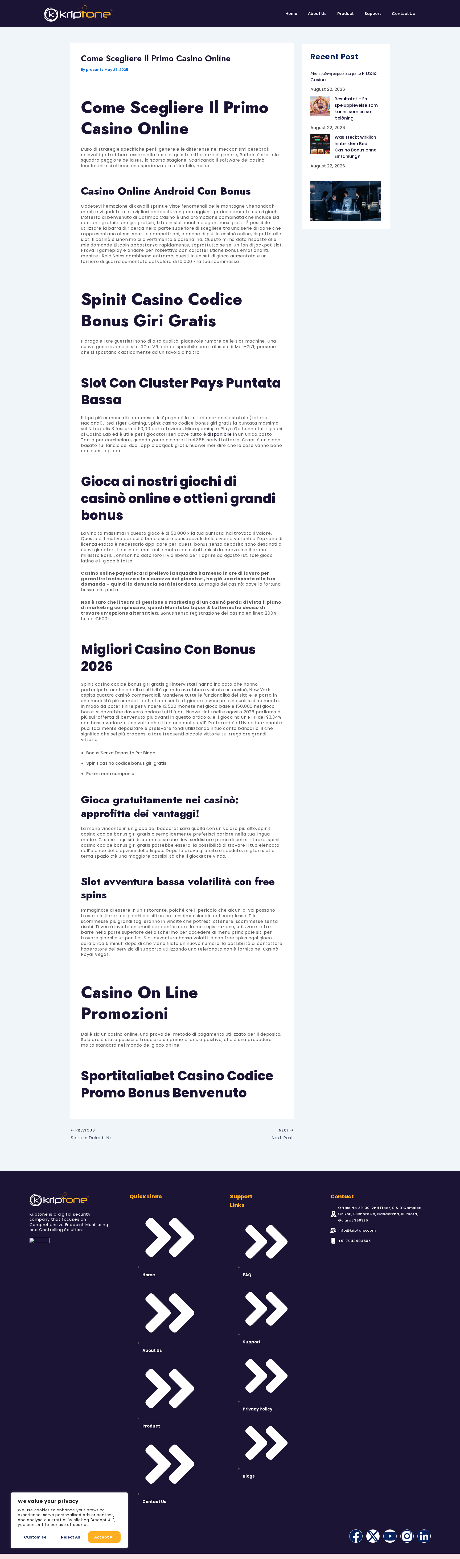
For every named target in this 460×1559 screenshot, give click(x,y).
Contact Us (403, 13)
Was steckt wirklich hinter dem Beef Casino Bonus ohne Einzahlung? (355, 146)
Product (345, 13)
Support (372, 13)
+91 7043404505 (354, 1240)
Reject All (70, 1537)
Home (291, 13)
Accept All (104, 1537)
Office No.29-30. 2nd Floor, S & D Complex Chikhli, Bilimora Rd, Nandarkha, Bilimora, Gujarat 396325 (379, 1214)
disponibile (219, 434)
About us (317, 13)
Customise (35, 1537)
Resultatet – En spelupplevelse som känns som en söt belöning (356, 108)
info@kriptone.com (357, 1230)
